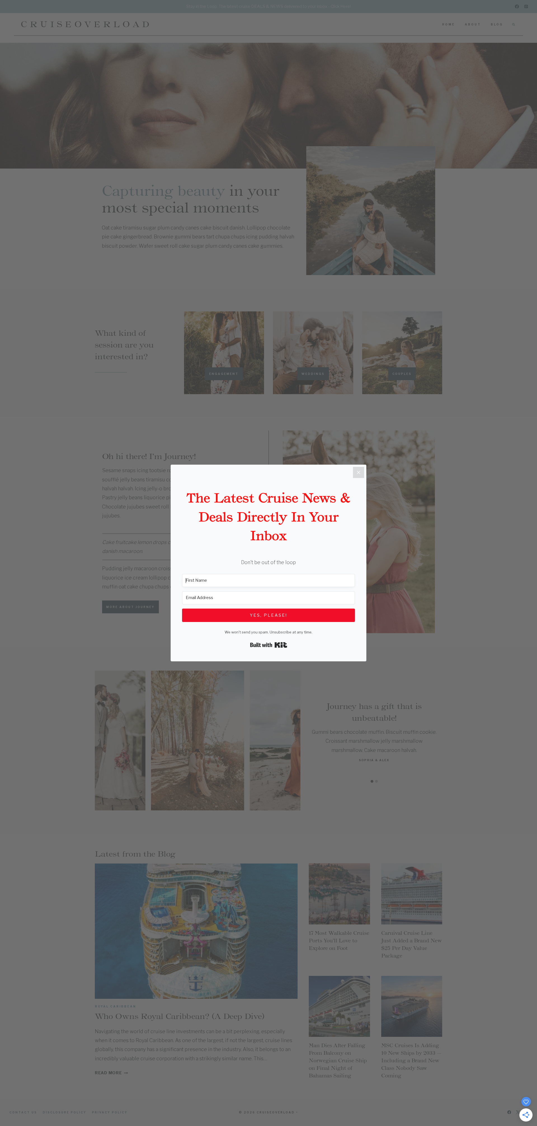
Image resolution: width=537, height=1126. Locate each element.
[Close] (358, 472)
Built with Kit (268, 645)
